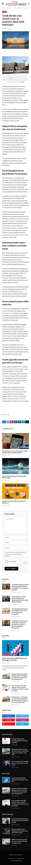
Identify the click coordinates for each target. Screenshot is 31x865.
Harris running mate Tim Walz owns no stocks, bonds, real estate (20, 763)
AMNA (22, 81)
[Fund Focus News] (16, 3)
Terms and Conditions (16, 860)
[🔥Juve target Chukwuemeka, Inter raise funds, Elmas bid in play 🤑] (6, 821)
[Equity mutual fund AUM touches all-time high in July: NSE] (15, 648)
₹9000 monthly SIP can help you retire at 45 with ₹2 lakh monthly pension (19, 841)
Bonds (4, 11)
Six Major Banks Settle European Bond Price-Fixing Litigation (20, 740)
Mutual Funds (6, 655)
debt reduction (7, 313)
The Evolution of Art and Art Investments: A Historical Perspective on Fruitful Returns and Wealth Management (19, 624)
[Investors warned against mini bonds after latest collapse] (15, 466)
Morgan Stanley (7, 109)
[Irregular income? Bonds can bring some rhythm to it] (15, 491)
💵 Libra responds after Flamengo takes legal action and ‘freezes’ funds (20, 831)
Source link (5, 414)
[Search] (28, 4)
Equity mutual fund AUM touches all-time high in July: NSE (20, 779)
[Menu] (3, 4)
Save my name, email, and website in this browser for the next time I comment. (15, 554)
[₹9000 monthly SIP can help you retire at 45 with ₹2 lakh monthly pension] (6, 842)
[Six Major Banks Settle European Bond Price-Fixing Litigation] (6, 741)
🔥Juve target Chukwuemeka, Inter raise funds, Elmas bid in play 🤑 (20, 820)
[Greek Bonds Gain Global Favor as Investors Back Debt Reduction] (15, 40)
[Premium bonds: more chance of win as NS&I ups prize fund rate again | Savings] (15, 441)
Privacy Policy (20, 858)
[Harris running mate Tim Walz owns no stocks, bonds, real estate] (6, 763)
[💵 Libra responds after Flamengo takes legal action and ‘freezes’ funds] (6, 831)
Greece (10, 78)
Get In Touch (12, 858)
